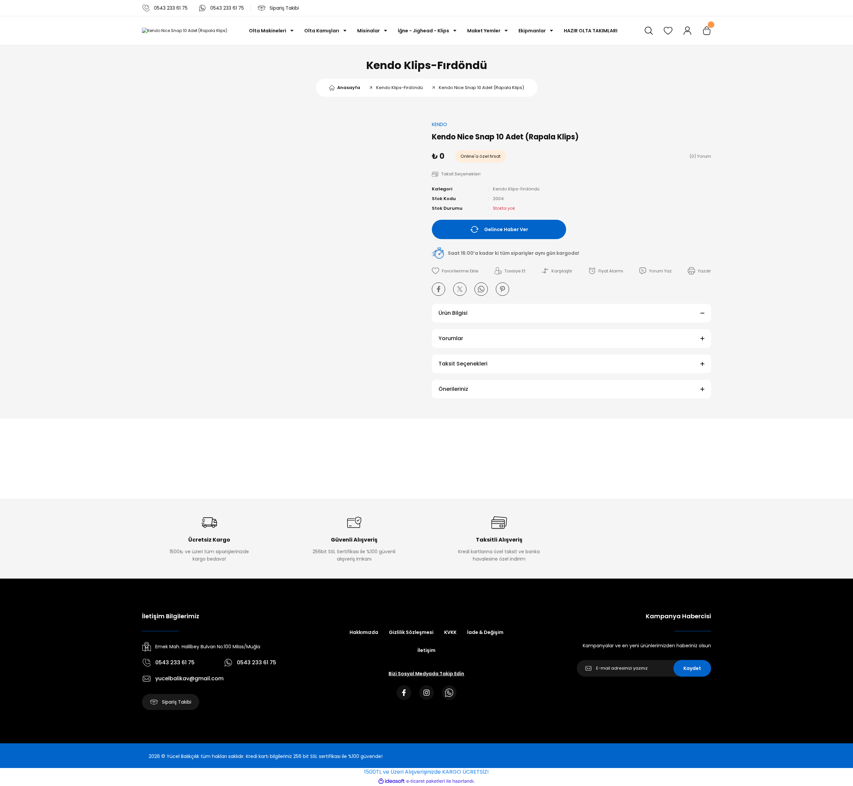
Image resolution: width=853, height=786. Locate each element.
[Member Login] (687, 30)
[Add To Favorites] (455, 270)
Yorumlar (450, 338)
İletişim (426, 650)
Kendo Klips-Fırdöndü (426, 65)
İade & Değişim (485, 632)
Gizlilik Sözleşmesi (411, 632)
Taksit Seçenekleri (462, 363)
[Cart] (706, 30)
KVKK (450, 632)
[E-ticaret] (425, 781)
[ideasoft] (391, 781)
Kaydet (692, 668)
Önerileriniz (453, 389)
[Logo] (184, 31)
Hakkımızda (364, 632)
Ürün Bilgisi (452, 313)
